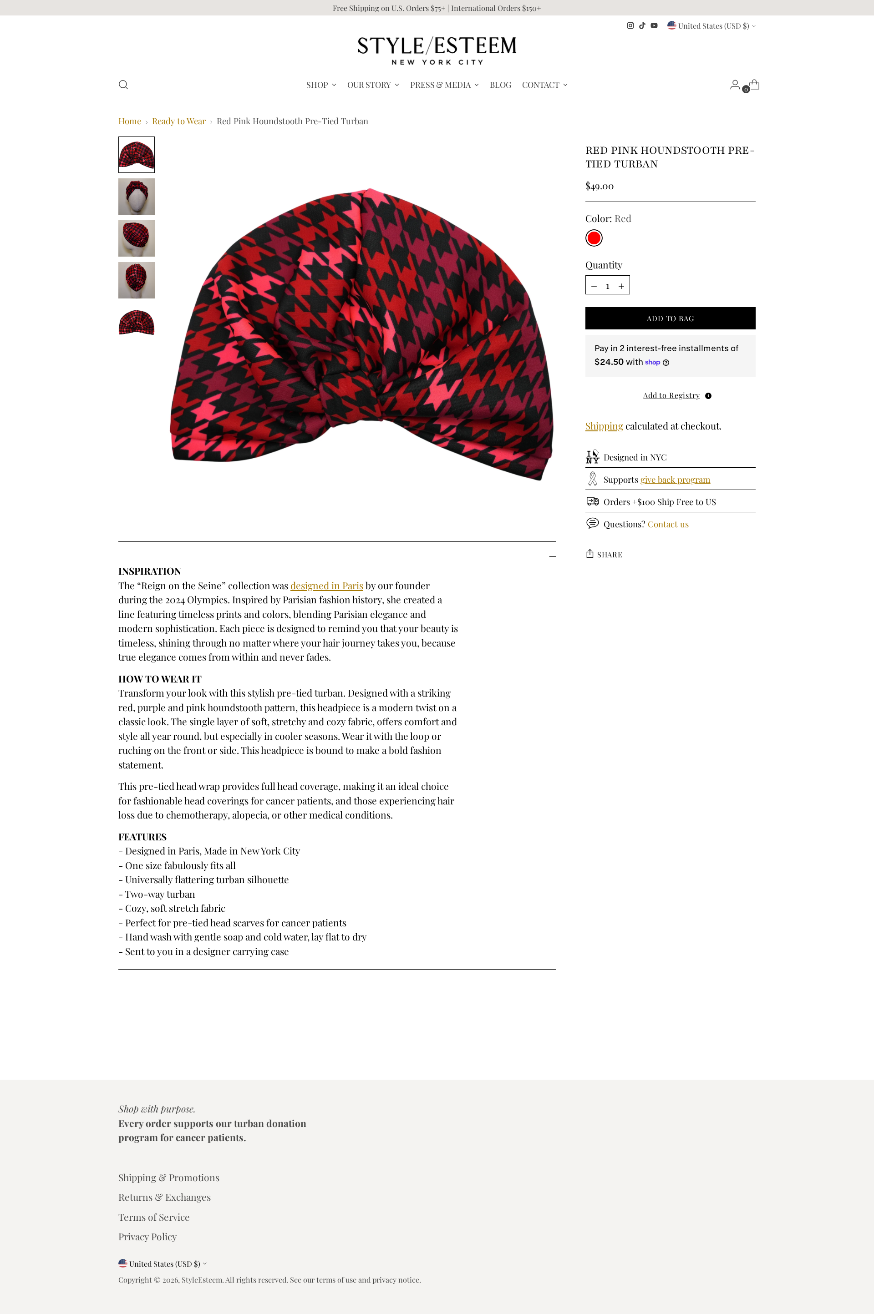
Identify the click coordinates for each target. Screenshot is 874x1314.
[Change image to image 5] (136, 322)
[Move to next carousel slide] (748, 1048)
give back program (675, 479)
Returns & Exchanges (164, 1196)
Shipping (604, 425)
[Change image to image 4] (136, 280)
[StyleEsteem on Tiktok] (642, 25)
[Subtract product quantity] (621, 285)
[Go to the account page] (731, 85)
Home (129, 120)
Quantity (604, 264)
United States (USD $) (713, 25)
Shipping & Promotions (168, 1177)
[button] (670, 395)
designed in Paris (326, 585)
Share (610, 554)
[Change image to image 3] (136, 238)
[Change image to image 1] (136, 154)
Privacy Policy (147, 1236)
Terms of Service (154, 1216)
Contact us (668, 524)
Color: (608, 218)
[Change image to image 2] (136, 196)
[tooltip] (708, 395)
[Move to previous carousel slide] (727, 1048)
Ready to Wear (179, 120)
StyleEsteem (202, 1279)
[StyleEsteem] (437, 50)
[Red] (594, 237)
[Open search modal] (123, 85)
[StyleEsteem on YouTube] (654, 25)
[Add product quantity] (594, 285)
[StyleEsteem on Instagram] (630, 25)
